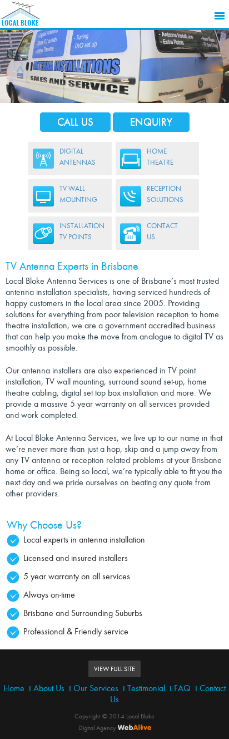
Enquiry (151, 122)
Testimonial (146, 688)
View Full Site (114, 669)
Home (13, 688)
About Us (48, 688)
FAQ (182, 688)
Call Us (75, 122)
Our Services (95, 688)
